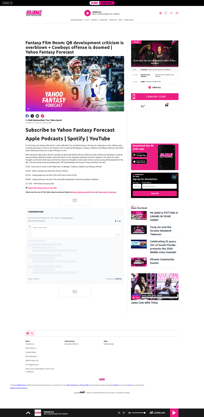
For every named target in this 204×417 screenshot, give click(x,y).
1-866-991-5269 (156, 96)
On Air (87, 20)
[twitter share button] (32, 116)
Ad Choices (116, 385)
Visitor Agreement (71, 385)
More (120, 20)
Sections (6, 3)
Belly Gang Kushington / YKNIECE (106, 14)
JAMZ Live (112, 20)
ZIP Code (136, 182)
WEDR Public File (32, 360)
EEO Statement (31, 356)
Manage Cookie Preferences (18, 388)
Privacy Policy (84, 385)
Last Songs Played (76, 20)
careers (130, 385)
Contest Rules (31, 352)
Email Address (146, 182)
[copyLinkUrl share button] (42, 116)
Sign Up (154, 193)
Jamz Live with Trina (144, 302)
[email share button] (37, 116)
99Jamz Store (129, 20)
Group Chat (103, 20)
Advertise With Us (71, 344)
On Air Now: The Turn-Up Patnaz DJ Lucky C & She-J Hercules (154, 62)
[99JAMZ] (102, 3)
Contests (94, 20)
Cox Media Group (20, 385)
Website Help (109, 344)
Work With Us (31, 348)
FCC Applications (32, 365)
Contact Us (30, 344)
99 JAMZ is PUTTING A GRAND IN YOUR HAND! (164, 216)
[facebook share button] (27, 116)
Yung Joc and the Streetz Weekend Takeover (160, 231)
